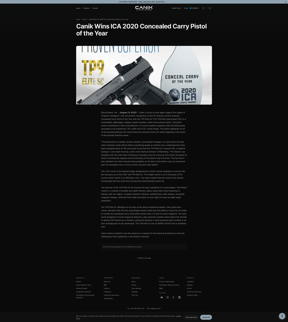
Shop (186, 8)
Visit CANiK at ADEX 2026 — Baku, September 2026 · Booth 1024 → (142, 2)
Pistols (78, 281)
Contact (95, 8)
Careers (106, 288)
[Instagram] (167, 297)
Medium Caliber (81, 288)
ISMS (161, 288)
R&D (105, 285)
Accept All (206, 317)
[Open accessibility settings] (282, 316)
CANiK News (108, 298)
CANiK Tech (176, 8)
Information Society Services (169, 285)
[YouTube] (161, 297)
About (78, 8)
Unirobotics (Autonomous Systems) (85, 296)
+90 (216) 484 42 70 (137, 308)
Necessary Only (191, 317)
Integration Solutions (83, 292)
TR (203, 8)
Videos (133, 285)
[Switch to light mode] (209, 8)
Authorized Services (194, 292)
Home (78, 19)
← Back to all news (144, 258)
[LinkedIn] (179, 297)
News (85, 19)
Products (86, 8)
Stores (189, 288)
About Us (107, 281)
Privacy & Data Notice (166, 281)
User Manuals (136, 288)
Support (190, 285)
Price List (134, 295)
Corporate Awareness (111, 295)
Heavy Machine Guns (83, 285)
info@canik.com (154, 308)
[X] (173, 297)
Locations (190, 281)
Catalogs (134, 292)
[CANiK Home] (144, 8)
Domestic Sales (192, 295)
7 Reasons (107, 292)
